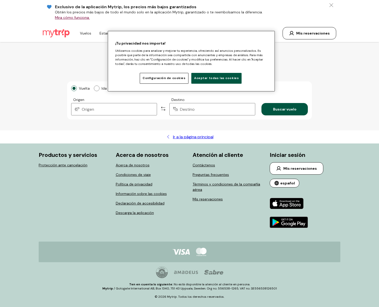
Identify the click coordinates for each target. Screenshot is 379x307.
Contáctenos (204, 165)
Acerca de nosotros (133, 165)
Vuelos (85, 33)
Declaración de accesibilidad (140, 203)
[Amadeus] (186, 272)
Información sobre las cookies (141, 193)
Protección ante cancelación (63, 165)
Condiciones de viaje (133, 174)
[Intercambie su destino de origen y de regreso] (163, 109)
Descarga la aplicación (135, 212)
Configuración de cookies (164, 78)
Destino (178, 99)
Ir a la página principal (193, 137)
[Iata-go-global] (162, 272)
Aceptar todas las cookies (216, 78)
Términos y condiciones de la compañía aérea (226, 187)
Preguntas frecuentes (211, 174)
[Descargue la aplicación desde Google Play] (289, 223)
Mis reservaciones (208, 199)
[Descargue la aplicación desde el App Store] (289, 204)
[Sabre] (213, 272)
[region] (191, 61)
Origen (78, 99)
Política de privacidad (134, 184)
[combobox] (114, 109)
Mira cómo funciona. (72, 17)
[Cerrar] (331, 5)
